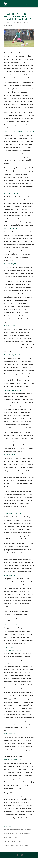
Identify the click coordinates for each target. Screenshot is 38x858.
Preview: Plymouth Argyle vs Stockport (17, 833)
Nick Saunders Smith (12, 23)
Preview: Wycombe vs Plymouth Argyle (17, 830)
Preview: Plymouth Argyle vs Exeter (16, 845)
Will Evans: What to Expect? (13, 841)
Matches (30, 23)
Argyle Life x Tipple (10, 837)
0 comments (8, 25)
